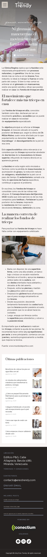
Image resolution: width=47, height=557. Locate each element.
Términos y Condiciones (16, 469)
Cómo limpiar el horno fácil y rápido (12, 506)
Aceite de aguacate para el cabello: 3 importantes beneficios (18, 513)
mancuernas (25, 22)
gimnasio (11, 22)
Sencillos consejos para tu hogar (11, 499)
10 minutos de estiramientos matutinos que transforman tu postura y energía (16, 382)
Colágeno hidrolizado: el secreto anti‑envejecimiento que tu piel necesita (17, 409)
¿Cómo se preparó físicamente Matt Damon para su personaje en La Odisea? (17, 396)
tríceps (37, 22)
